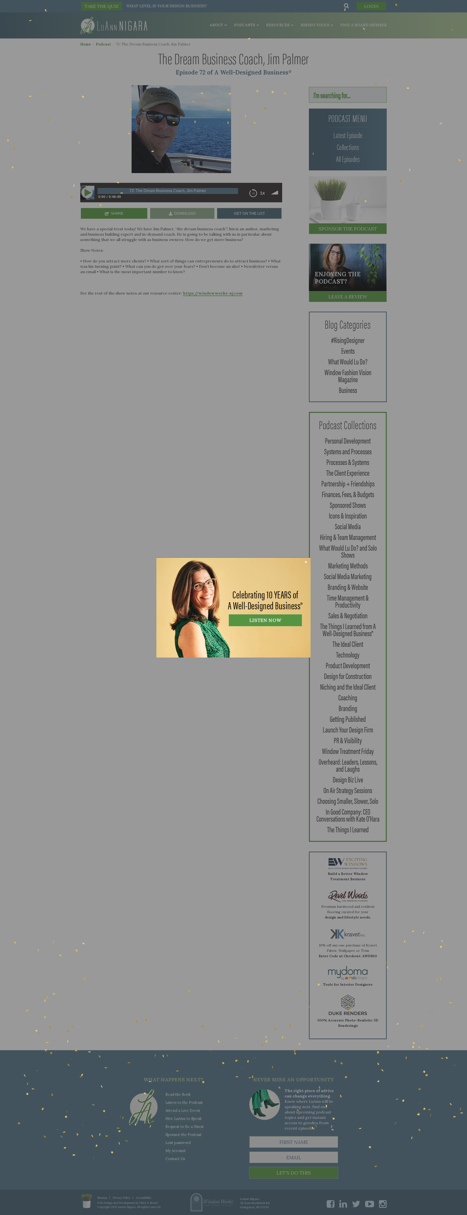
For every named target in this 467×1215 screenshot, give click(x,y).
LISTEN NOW (265, 620)
